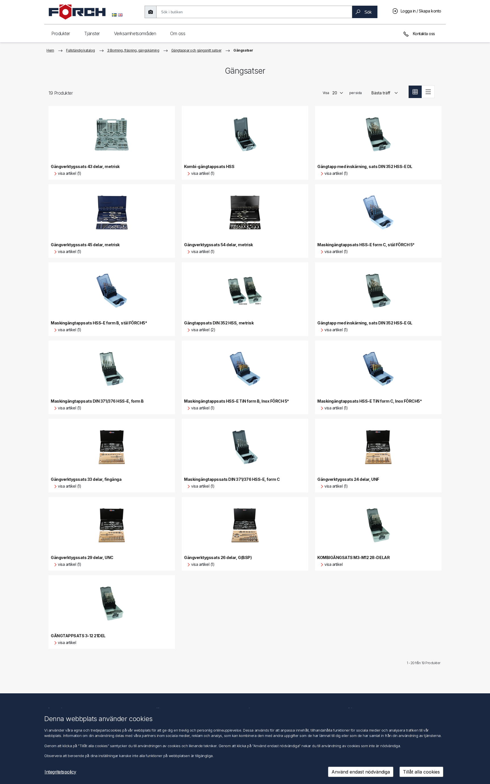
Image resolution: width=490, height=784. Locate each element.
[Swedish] (114, 14)
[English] (120, 14)
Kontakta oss (423, 33)
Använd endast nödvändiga (360, 772)
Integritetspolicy (60, 772)
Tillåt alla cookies (421, 772)
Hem (50, 50)
